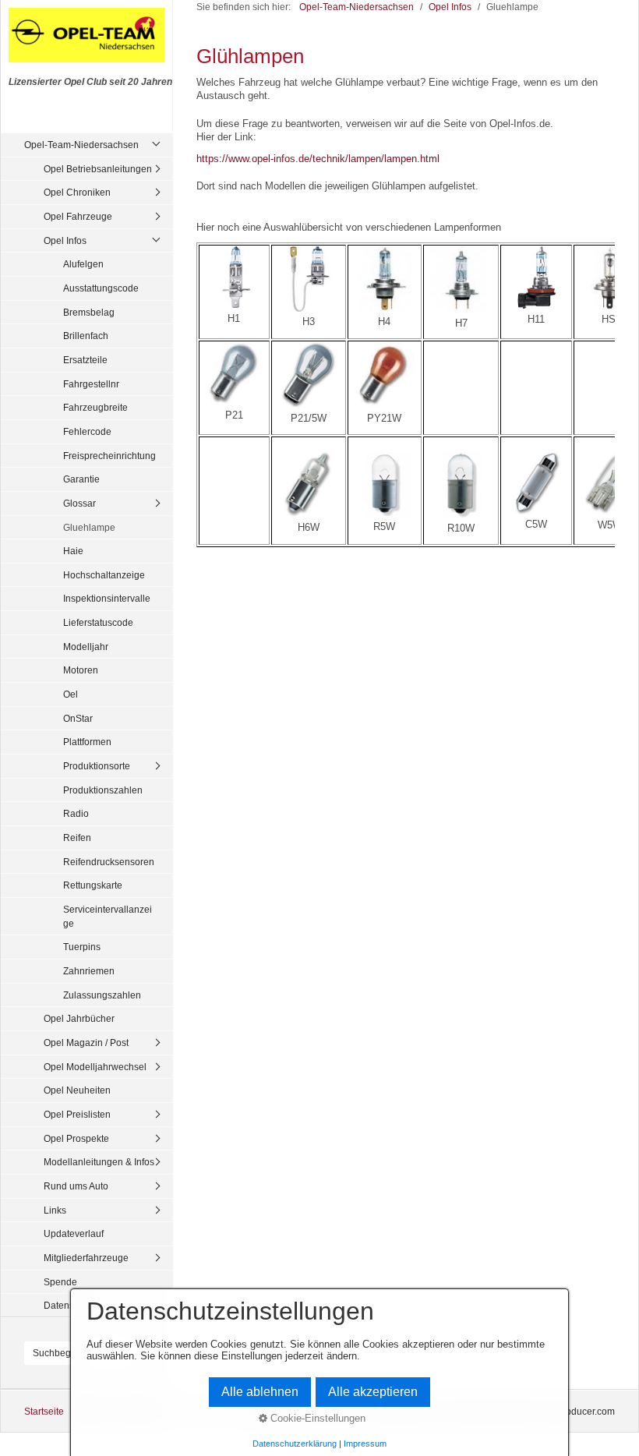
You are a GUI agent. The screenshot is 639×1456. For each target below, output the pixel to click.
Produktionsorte (96, 766)
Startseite (44, 1411)
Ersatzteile (85, 360)
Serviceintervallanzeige (107, 916)
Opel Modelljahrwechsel (95, 1067)
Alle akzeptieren (373, 1391)
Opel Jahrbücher (79, 1018)
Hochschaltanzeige (104, 575)
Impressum (365, 1443)
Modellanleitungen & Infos (99, 1162)
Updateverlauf (74, 1233)
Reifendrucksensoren (108, 862)
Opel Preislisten (77, 1114)
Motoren (80, 670)
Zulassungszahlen (102, 995)
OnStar (78, 718)
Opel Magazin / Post (86, 1042)
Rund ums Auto (76, 1186)
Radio (76, 813)
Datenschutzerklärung (294, 1443)
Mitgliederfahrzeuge (86, 1258)
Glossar (79, 503)
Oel (70, 694)
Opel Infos (65, 240)
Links (55, 1210)
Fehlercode (87, 431)
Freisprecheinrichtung (109, 456)
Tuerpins (82, 947)
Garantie (81, 479)
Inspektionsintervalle (106, 598)
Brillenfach (85, 335)
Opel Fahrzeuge (78, 216)
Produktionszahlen (103, 790)
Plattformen (87, 742)
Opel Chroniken (77, 192)
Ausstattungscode (101, 288)
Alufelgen (83, 264)
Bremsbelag (89, 312)
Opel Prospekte (76, 1138)
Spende (60, 1282)
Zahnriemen (89, 971)
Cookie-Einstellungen (316, 1418)
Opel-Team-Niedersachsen (81, 145)
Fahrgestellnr (91, 384)
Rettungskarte (92, 885)
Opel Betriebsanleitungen (98, 169)
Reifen (77, 837)
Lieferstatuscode (98, 622)
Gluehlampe (89, 527)
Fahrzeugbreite (95, 407)
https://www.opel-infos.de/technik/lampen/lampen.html (318, 158)
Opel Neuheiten (77, 1090)
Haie (73, 551)
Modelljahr (85, 646)
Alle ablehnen (259, 1391)
